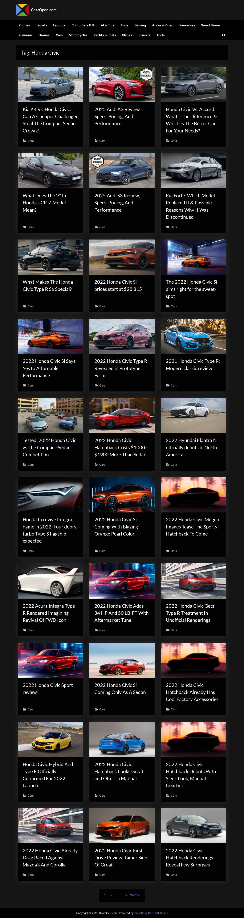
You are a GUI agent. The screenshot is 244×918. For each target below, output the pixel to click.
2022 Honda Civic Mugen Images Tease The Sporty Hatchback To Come (192, 526)
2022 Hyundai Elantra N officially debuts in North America (191, 447)
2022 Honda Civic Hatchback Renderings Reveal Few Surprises (189, 857)
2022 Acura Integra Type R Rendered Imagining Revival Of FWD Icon (49, 613)
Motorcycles (78, 35)
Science (144, 35)
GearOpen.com (44, 9)
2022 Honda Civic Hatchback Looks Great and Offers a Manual (118, 771)
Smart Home (210, 25)
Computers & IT (83, 25)
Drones (44, 35)
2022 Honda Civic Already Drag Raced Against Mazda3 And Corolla (50, 857)
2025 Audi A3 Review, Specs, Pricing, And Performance (117, 116)
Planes (127, 35)
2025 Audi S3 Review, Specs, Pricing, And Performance (117, 202)
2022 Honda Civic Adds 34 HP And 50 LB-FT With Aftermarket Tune (121, 613)
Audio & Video (162, 25)
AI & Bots (107, 25)
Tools (161, 35)
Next (133, 895)
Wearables (187, 25)
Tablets (41, 25)
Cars (59, 35)
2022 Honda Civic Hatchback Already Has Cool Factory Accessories (192, 692)
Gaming (140, 25)
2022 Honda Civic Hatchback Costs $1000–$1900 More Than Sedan (121, 447)
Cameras (26, 35)
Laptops (59, 25)
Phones (24, 25)
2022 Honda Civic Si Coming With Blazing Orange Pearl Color (116, 526)
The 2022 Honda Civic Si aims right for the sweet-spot (191, 289)
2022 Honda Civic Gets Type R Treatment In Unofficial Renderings (190, 613)
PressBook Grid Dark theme (151, 913)
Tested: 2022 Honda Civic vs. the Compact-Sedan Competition (49, 447)
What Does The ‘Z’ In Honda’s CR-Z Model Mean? (44, 202)
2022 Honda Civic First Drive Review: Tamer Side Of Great (120, 857)
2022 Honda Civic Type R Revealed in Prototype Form (120, 368)
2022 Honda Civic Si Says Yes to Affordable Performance (49, 368)
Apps (124, 25)
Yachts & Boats (105, 35)
